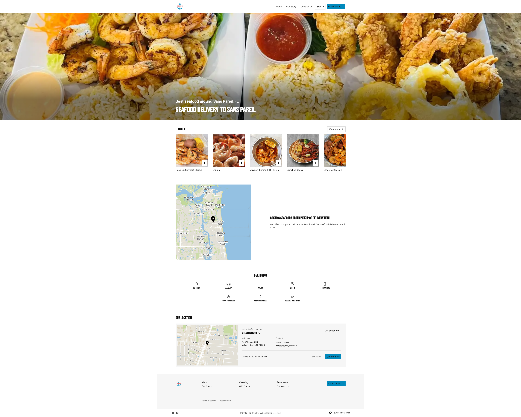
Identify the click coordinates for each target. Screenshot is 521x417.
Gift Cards (244, 386)
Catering (243, 382)
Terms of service (209, 400)
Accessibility (225, 400)
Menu (279, 6)
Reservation (283, 382)
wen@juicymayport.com (286, 346)
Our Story (291, 6)
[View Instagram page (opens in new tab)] (177, 413)
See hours (316, 356)
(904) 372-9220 (283, 342)
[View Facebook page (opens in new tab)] (172, 413)
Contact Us (306, 6)
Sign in (320, 6)
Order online (333, 356)
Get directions (332, 330)
